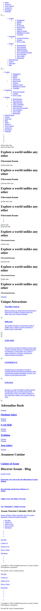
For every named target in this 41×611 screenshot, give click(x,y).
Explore (11, 18)
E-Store (11, 61)
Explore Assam (5, 474)
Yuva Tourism (9, 6)
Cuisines (19, 40)
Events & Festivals (22, 38)
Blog (10, 65)
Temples (19, 29)
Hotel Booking (21, 45)
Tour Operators (21, 54)
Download (8, 9)
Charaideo (20, 34)
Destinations (20, 20)
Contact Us (8, 8)
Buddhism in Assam (23, 33)
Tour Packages (21, 47)
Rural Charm (21, 27)
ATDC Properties (22, 51)
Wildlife (19, 22)
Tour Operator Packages (24, 52)
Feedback (8, 11)
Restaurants (20, 58)
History (19, 24)
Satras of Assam (22, 31)
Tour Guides (21, 56)
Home (7, 2)
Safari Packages (22, 49)
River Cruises (21, 42)
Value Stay (12, 63)
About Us (8, 4)
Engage (11, 43)
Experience (12, 36)
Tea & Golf (20, 25)
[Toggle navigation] (3, 69)
